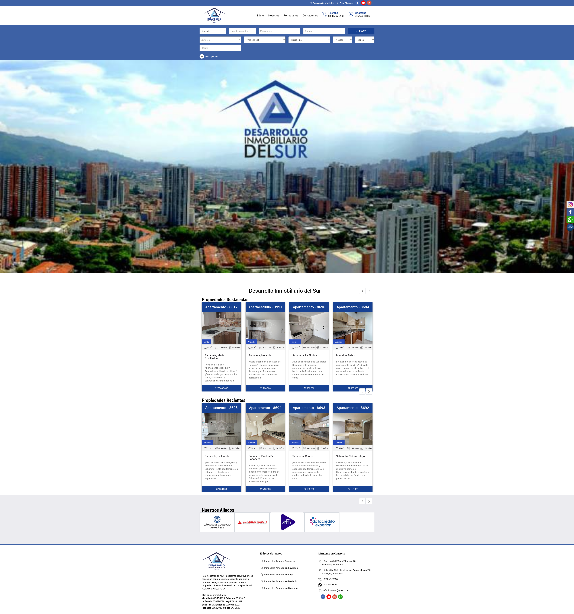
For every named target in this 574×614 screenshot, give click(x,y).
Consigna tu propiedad (323, 3)
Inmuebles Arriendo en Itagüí (279, 574)
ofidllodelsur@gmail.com (336, 590)
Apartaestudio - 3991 (221, 307)
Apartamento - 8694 (221, 407)
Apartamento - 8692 (309, 407)
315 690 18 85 (362, 15)
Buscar (363, 30)
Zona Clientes (346, 3)
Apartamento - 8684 (309, 307)
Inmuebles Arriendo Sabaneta (279, 561)
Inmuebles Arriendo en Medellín (280, 581)
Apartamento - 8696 (265, 307)
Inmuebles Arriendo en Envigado (281, 567)
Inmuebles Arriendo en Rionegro (281, 587)
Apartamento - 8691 (353, 307)
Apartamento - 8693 (265, 407)
